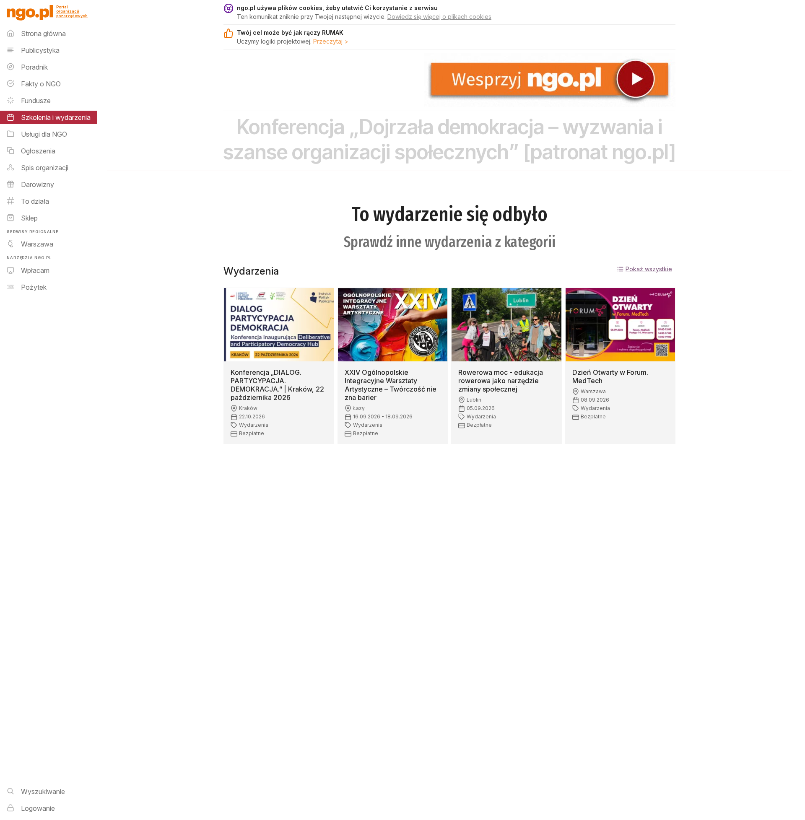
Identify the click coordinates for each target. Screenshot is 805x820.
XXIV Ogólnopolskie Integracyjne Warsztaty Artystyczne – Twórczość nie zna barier (390, 385)
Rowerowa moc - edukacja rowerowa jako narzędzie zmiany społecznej (500, 380)
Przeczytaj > (330, 41)
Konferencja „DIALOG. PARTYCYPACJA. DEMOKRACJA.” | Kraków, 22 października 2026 (277, 385)
